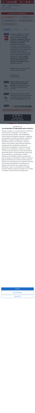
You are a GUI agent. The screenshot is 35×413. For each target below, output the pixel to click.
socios (14, 130)
